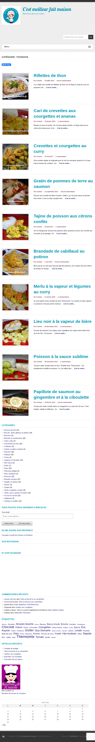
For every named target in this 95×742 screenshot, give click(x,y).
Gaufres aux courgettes (24, 607)
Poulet (58, 633)
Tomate (40, 637)
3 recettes (22, 693)
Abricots (4, 624)
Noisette (86, 631)
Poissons (7, 476)
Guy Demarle (42, 630)
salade (8, 637)
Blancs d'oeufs (53, 624)
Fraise (13, 631)
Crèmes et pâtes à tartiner (13, 449)
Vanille (47, 637)
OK (91, 37)
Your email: (6, 512)
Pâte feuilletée (69, 633)
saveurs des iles (10, 599)
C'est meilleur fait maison (47, 9)
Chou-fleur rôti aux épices (13, 659)
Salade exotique (58, 610)
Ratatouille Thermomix (22, 613)
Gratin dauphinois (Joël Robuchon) (26, 604)
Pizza (22, 634)
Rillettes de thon (50, 75)
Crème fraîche (57, 627)
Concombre (33, 627)
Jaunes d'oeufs (56, 631)
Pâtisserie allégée (10, 471)
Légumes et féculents (12, 460)
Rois (3, 637)
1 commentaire (61, 156)
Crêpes (65, 627)
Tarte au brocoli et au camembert (32, 599)
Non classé (8, 463)
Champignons (81, 624)
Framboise (20, 631)
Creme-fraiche (9, 602)
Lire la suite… (52, 87)
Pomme (36, 634)
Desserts (7, 452)
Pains (6, 468)
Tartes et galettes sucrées (13, 490)
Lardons (71, 631)
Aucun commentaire (64, 81)
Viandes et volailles (11, 501)
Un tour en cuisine (10, 495)
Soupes (7, 487)
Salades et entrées (11, 482)
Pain (16, 633)
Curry (71, 627)
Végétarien (8, 498)
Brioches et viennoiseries (13, 438)
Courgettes (45, 627)
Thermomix (26, 637)
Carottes (72, 624)
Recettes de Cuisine (9, 693)
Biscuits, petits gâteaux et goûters (16, 433)
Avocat (37, 624)
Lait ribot (64, 631)
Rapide (87, 633)
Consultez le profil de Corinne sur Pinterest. (17, 535)
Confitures (8, 446)
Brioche (64, 624)
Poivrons (28, 634)
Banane (43, 624)
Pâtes (79, 634)
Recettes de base (10, 479)
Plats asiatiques (10, 474)
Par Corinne (38, 81)
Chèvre (18, 627)
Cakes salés (8, 441)
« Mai (4, 725)
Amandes (11, 624)
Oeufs (6, 465)
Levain (78, 630)
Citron (26, 627)
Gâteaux (7, 455)
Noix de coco (7, 634)
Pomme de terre (47, 634)
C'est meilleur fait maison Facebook (91, 29)
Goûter (29, 630)
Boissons (7, 435)
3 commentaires (63, 121)
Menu (6, 47)
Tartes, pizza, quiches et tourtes (15, 493)
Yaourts (53, 637)
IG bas (6, 457)
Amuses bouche (10, 430)
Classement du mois (11, 444)
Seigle (13, 637)
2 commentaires (63, 297)
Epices (77, 627)
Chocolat (8, 627)
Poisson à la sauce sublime (61, 356)
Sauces (7, 485)
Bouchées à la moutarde (13, 657)
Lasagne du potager (11, 648)
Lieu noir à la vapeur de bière (63, 321)
